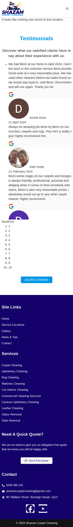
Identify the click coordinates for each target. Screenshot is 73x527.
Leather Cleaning (12, 408)
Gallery (6, 331)
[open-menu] (67, 8)
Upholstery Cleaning (14, 371)
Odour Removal (12, 414)
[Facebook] (30, 508)
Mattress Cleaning (13, 383)
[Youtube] (43, 508)
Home (5, 318)
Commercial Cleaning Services (21, 396)
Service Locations (13, 324)
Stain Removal (11, 420)
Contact (7, 343)
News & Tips (10, 337)
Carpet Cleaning (12, 365)
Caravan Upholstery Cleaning (20, 402)
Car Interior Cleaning (15, 389)
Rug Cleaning (10, 377)
